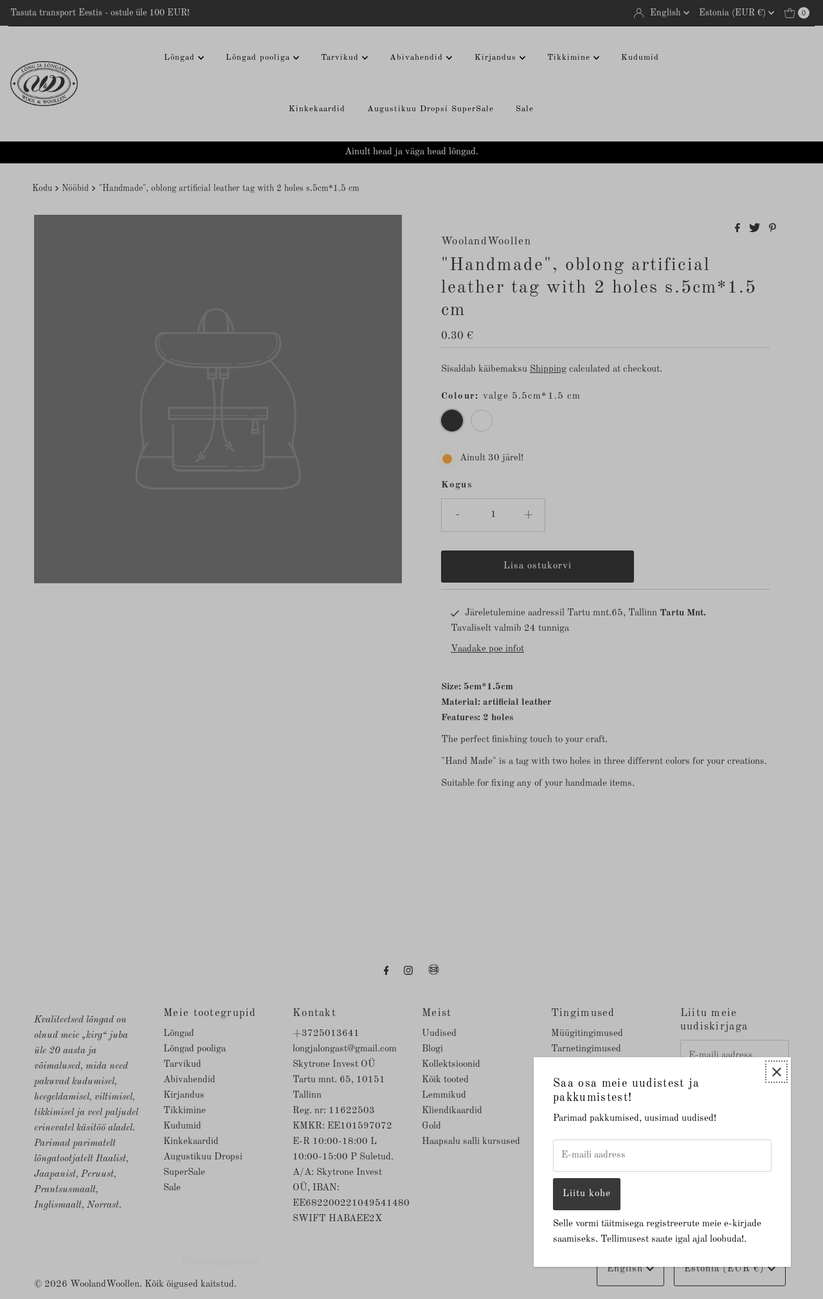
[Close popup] (776, 1071)
